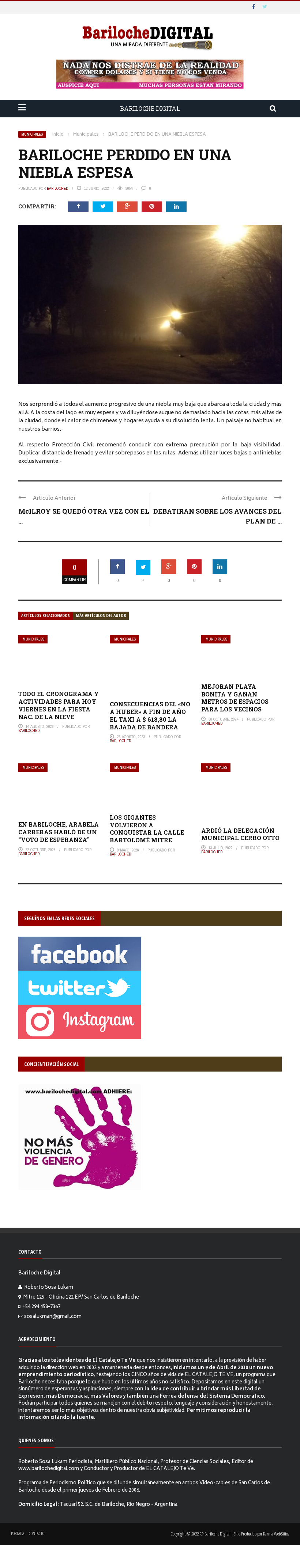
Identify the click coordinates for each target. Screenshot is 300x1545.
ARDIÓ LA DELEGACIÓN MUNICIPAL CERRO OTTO (240, 834)
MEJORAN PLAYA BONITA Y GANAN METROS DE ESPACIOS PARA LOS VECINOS (235, 698)
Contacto (36, 1533)
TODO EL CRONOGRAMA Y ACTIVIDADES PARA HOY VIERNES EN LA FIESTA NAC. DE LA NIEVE (58, 705)
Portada (17, 1533)
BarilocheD (57, 188)
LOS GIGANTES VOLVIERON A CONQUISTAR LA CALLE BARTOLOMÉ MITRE (147, 828)
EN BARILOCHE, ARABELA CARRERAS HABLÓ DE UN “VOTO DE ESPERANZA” (58, 831)
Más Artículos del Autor (101, 615)
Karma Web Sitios (276, 1533)
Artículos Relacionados (45, 615)
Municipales (32, 134)
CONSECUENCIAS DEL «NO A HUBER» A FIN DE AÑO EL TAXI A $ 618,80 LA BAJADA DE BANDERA (150, 715)
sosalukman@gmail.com (53, 1317)
